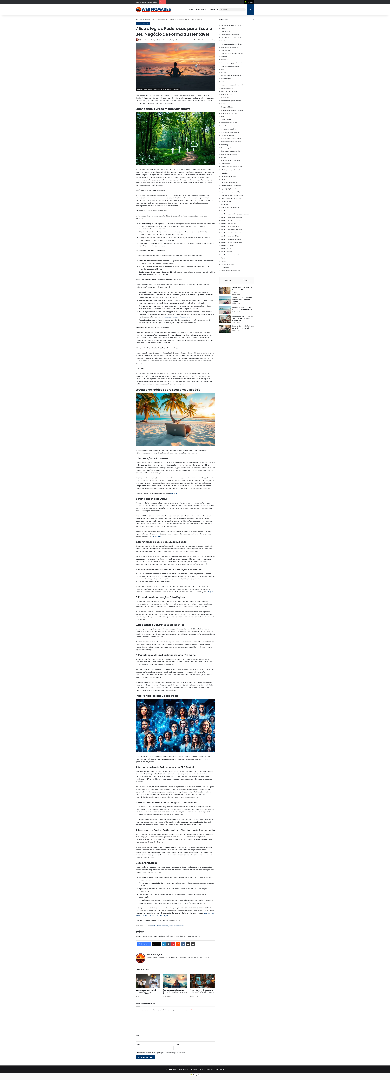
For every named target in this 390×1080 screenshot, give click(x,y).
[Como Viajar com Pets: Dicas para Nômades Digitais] (225, 329)
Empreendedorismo (148, 19)
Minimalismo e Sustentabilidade (231, 138)
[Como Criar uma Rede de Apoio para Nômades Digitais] (225, 310)
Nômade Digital (143, 40)
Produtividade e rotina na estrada (231, 167)
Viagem (223, 258)
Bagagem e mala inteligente (230, 34)
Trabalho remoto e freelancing (230, 255)
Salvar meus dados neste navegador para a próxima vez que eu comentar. (161, 1053)
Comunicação (225, 50)
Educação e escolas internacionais (232, 85)
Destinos (223, 72)
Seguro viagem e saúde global (230, 192)
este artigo (157, 536)
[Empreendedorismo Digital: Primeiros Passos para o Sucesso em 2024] (148, 981)
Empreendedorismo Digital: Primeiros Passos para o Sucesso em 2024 (146, 992)
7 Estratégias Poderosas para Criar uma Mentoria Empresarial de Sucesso (202, 992)
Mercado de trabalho (227, 135)
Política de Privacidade (206, 1069)
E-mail (138, 1044)
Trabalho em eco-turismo (229, 223)
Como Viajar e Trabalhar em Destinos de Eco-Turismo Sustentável (242, 318)
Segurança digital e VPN (228, 189)
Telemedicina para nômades (230, 207)
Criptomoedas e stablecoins (230, 66)
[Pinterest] (173, 944)
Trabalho (223, 211)
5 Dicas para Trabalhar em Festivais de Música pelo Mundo (242, 290)
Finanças (223, 104)
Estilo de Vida (225, 97)
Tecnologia (224, 204)
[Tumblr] (168, 944)
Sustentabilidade (226, 201)
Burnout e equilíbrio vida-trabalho (231, 38)
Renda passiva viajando (228, 176)
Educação (224, 82)
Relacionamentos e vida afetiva (231, 170)
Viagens (223, 261)
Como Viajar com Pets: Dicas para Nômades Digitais (243, 327)
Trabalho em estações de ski (230, 226)
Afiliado (223, 28)
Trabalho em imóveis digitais (230, 236)
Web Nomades (219, 1069)
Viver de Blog (225, 267)
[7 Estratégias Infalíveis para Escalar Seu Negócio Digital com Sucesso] (175, 981)
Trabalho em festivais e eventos (231, 233)
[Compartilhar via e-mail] (188, 944)
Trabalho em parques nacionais (231, 239)
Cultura (223, 69)
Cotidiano (224, 56)
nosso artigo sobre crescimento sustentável (175, 317)
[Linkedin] (164, 944)
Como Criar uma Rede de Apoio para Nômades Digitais (243, 308)
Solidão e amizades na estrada (231, 198)
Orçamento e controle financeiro (231, 160)
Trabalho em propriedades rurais (231, 242)
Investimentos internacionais (230, 132)
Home (191, 9)
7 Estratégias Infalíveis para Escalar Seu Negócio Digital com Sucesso (175, 992)
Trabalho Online (226, 248)
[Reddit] (178, 944)
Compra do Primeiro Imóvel (229, 47)
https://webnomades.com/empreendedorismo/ (167, 926)
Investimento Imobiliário (228, 129)
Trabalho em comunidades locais (231, 217)
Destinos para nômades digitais (231, 75)
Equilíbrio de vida (226, 94)
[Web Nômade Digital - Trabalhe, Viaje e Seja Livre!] (153, 9)
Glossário (211, 9)
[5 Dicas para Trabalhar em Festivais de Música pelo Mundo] (225, 290)
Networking (224, 145)
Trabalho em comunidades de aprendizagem (235, 214)
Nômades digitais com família (230, 151)
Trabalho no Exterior (227, 245)
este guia (173, 493)
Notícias (223, 157)
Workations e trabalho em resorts (231, 270)
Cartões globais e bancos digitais (231, 44)
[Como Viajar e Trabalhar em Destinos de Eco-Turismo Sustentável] (225, 319)
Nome (138, 1035)
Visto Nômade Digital (227, 264)
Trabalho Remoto (226, 252)
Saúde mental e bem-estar (229, 182)
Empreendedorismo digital (229, 91)
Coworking (224, 60)
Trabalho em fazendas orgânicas (231, 229)
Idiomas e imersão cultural (229, 123)
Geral (222, 116)
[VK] (183, 944)
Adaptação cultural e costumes (231, 25)
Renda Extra (225, 173)
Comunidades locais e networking (232, 53)
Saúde (223, 179)
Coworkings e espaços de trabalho (232, 63)
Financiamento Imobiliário (229, 113)
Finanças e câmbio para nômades (232, 110)
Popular (246, 280)
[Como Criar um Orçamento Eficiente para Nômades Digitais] (225, 300)
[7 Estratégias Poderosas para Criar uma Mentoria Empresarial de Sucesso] (202, 981)
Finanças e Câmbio (227, 107)
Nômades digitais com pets (229, 154)
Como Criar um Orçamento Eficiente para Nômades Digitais (242, 299)
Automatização (225, 31)
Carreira (223, 41)
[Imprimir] (193, 944)
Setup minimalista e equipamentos (232, 195)
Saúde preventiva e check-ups (231, 185)
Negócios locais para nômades (231, 141)
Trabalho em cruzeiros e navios (231, 220)
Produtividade (225, 163)
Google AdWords (226, 119)
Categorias (200, 9)
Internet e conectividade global (231, 126)
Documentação (226, 78)
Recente (228, 280)
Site (178, 1044)
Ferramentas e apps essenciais (231, 100)
